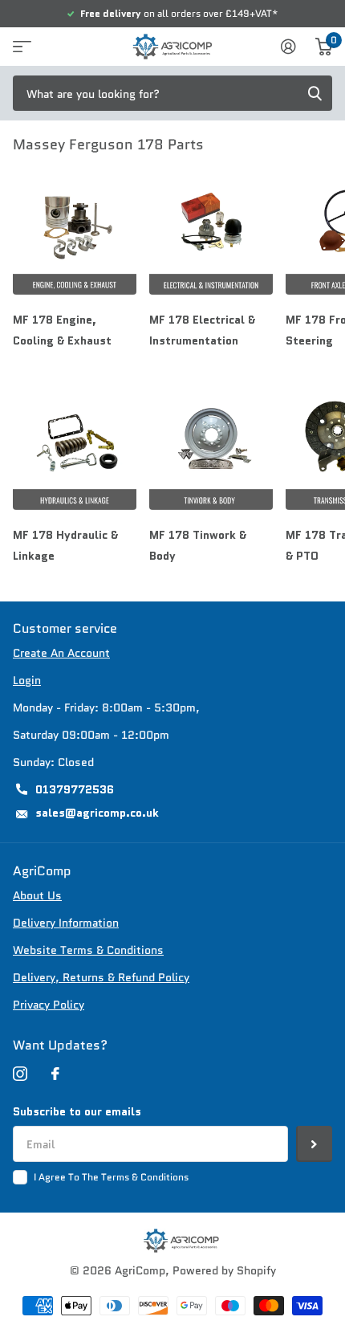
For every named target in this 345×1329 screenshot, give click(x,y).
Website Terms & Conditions (88, 950)
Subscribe (314, 1144)
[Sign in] (288, 46)
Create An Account (61, 653)
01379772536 (74, 789)
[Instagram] (20, 1073)
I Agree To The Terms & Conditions (111, 1177)
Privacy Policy (48, 1005)
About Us (37, 895)
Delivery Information (66, 923)
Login (27, 680)
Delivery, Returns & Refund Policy (101, 977)
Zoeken (314, 93)
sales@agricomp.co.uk (97, 813)
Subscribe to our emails (77, 1111)
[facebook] (55, 1073)
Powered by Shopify (224, 1270)
